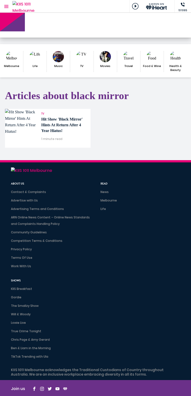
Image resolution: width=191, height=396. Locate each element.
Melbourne (108, 200)
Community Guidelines (29, 232)
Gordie (16, 297)
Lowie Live (18, 323)
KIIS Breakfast (21, 289)
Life (103, 209)
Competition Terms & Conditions (36, 241)
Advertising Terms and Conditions (37, 209)
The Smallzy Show (25, 306)
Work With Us (21, 266)
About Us (17, 184)
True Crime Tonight (26, 331)
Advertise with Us (24, 200)
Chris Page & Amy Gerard (30, 339)
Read (103, 184)
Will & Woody (21, 314)
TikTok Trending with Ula (29, 356)
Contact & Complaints (28, 192)
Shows (16, 280)
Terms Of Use (21, 258)
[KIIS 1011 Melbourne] (27, 6)
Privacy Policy (21, 249)
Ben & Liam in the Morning (31, 348)
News (104, 192)
